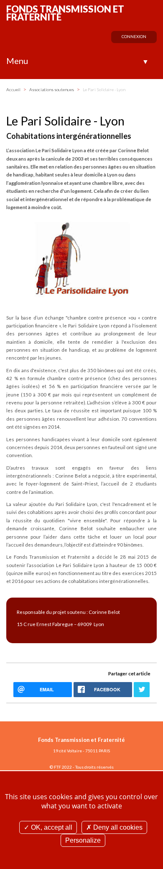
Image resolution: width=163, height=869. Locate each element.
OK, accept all (50, 827)
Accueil (13, 89)
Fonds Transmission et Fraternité (65, 13)
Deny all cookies (117, 827)
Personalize (83, 840)
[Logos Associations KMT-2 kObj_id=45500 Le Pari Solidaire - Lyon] (81, 258)
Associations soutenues (52, 89)
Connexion (134, 36)
